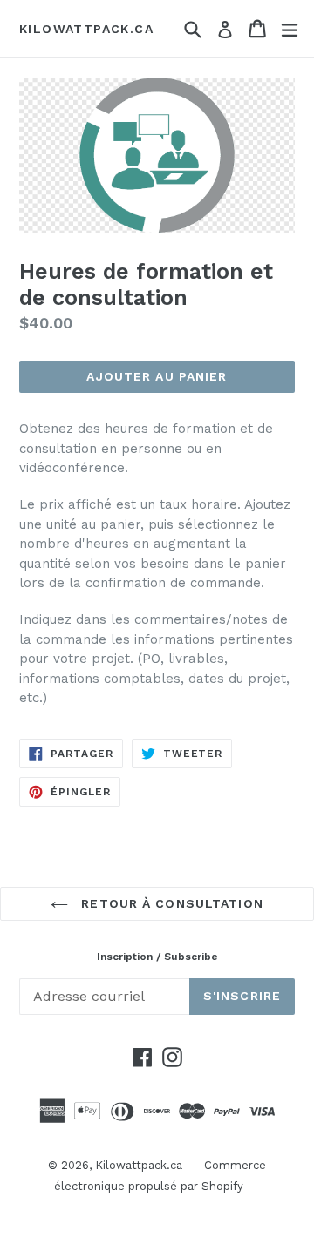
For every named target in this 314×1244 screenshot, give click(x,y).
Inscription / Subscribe (157, 956)
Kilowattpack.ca (86, 29)
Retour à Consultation (170, 903)
